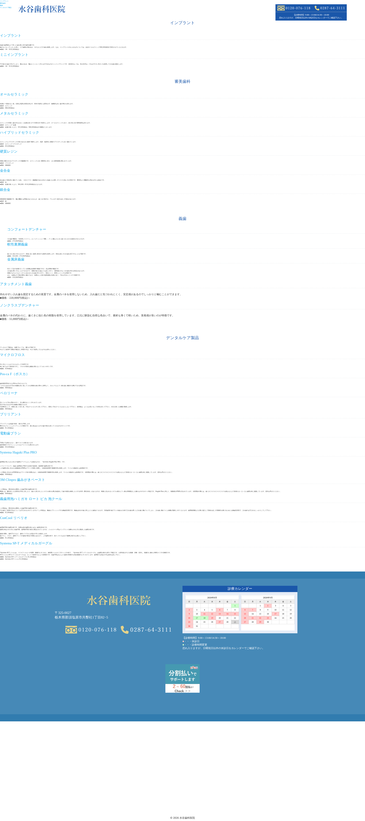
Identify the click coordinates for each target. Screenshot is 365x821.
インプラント (4, 1)
